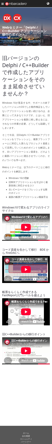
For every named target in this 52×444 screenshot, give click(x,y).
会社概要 (26, 436)
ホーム (26, 433)
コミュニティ (26, 438)
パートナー (26, 441)
